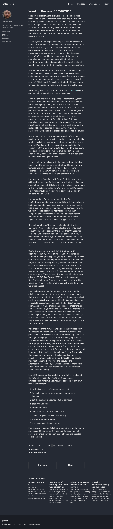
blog (42, 449)
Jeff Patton (7, 21)
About (106, 4)
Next (70, 465)
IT (43, 445)
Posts (70, 4)
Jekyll (25, 524)
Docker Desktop (36, 482)
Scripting (69, 445)
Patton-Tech (8, 4)
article (74, 90)
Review (60, 445)
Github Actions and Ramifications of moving (79, 484)
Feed (6, 521)
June (49, 445)
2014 (38, 445)
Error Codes (94, 4)
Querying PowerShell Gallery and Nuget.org (100, 484)
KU (54, 445)
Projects (81, 4)
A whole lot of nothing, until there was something (58, 484)
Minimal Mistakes (34, 524)
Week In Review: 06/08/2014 (50, 11)
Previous (42, 465)
